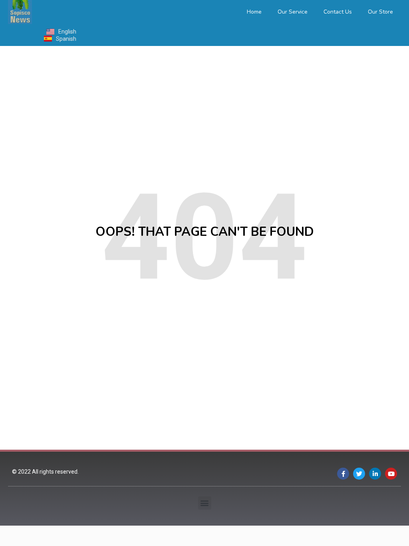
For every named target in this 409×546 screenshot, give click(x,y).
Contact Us (338, 12)
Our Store (380, 12)
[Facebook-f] (343, 474)
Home (254, 12)
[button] (204, 503)
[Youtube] (391, 474)
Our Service (293, 12)
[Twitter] (359, 474)
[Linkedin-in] (375, 474)
